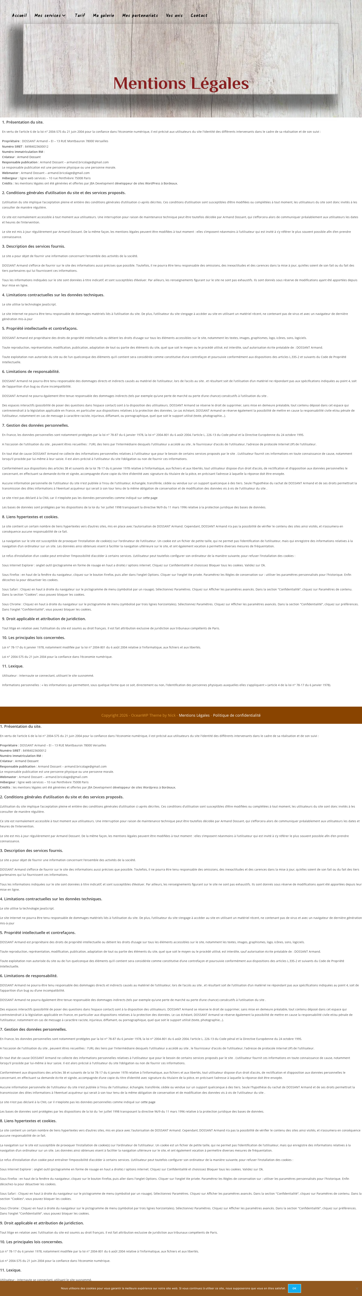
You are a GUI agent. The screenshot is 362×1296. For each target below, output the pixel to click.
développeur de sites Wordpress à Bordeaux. (144, 787)
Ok (294, 1288)
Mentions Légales (194, 715)
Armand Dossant (29, 157)
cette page (150, 498)
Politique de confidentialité (237, 715)
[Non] (357, 1288)
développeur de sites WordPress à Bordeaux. (146, 183)
